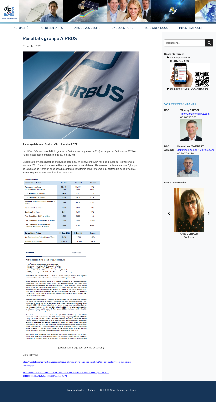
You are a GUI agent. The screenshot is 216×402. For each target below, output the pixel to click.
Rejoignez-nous (156, 27)
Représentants (51, 27)
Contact (91, 390)
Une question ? (122, 27)
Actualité (21, 27)
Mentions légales (75, 390)
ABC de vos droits (87, 27)
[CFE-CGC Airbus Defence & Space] (9, 10)
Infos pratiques (190, 27)
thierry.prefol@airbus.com (195, 113)
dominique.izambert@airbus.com (195, 150)
